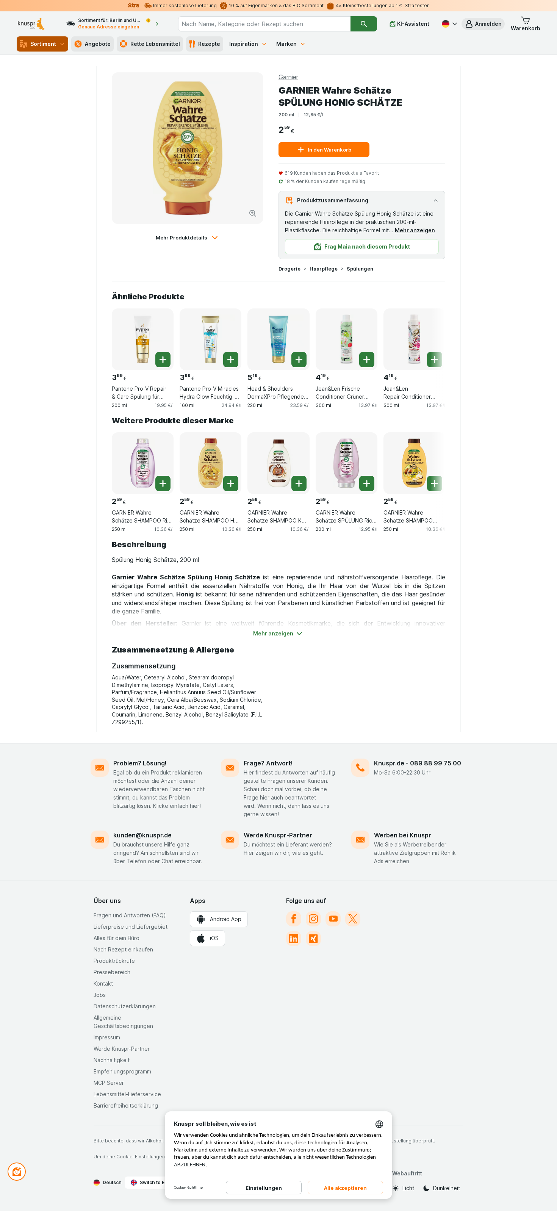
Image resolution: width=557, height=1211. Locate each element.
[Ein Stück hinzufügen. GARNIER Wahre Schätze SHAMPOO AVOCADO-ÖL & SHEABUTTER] (434, 483)
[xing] (313, 938)
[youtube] (333, 918)
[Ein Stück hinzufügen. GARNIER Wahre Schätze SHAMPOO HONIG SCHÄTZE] (230, 483)
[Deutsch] (448, 23)
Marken (286, 44)
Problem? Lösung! (140, 763)
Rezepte (209, 44)
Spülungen (360, 269)
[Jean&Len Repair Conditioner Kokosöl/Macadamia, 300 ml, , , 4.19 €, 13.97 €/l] (414, 339)
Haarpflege (324, 269)
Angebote (98, 44)
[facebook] (293, 918)
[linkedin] (293, 938)
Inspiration (243, 44)
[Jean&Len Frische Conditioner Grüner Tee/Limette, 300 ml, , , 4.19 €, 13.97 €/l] (346, 339)
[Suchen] (363, 23)
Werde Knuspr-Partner (278, 835)
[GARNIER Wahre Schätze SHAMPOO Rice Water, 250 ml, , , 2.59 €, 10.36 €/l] (143, 463)
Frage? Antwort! (268, 763)
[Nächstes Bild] (430, 336)
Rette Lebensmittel (155, 44)
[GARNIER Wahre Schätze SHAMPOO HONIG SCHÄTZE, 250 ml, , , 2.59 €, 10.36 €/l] (210, 463)
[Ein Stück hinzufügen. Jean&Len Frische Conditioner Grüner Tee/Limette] (366, 359)
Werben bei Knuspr (402, 835)
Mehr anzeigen (415, 230)
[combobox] (264, 23)
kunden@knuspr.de (142, 835)
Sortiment (43, 44)
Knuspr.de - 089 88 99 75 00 (417, 763)
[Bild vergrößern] (253, 213)
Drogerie (289, 269)
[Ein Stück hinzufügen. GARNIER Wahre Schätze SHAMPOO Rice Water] (163, 483)
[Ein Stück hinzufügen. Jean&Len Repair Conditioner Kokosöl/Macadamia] (434, 359)
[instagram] (313, 918)
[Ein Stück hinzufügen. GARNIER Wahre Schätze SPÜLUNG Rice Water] (366, 483)
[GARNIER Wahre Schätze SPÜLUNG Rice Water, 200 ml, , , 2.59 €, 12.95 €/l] (346, 463)
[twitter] (352, 918)
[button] (483, 24)
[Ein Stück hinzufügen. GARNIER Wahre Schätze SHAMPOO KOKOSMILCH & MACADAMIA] (299, 483)
